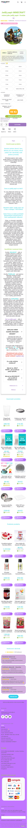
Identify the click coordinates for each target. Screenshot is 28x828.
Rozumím (23, 826)
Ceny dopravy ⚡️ (5, 729)
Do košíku (18, 124)
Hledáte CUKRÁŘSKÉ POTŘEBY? (9, 741)
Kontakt (3, 727)
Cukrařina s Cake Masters (7, 767)
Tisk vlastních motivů (6, 756)
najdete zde (20, 356)
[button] (6, 63)
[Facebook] (2, 716)
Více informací (17, 826)
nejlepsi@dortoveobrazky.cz (8, 712)
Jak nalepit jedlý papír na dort (8, 763)
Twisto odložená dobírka (7, 732)
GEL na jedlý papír (5, 731)
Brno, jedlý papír (5, 761)
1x (13, 18)
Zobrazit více (13, 696)
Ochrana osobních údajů (7, 740)
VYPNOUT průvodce (22, 53)
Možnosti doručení (5, 119)
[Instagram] (6, 716)
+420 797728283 (5, 713)
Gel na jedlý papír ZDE (6, 759)
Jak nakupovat (4, 736)
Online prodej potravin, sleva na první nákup (13, 702)
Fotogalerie (4, 768)
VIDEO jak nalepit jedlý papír (8, 758)
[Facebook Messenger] (10, 716)
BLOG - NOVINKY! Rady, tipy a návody (10, 734)
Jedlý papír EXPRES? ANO (7, 754)
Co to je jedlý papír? (6, 765)
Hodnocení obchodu (13, 648)
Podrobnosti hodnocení (20, 20)
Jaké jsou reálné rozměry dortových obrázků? (12, 332)
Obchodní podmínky (6, 738)
